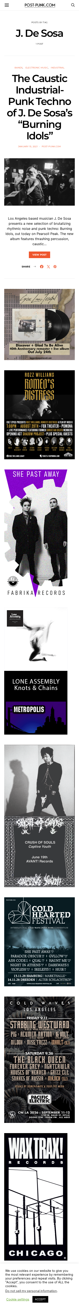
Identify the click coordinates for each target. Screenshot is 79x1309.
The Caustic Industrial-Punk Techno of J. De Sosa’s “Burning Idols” (39, 107)
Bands (19, 67)
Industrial (57, 67)
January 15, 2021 (28, 146)
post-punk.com (51, 146)
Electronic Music (36, 67)
